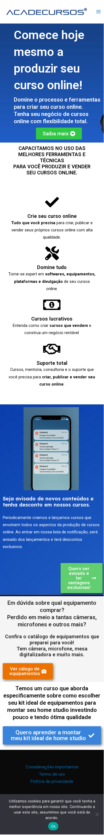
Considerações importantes (52, 767)
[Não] (97, 814)
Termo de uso (52, 774)
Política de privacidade (51, 781)
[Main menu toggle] (98, 11)
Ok (53, 826)
